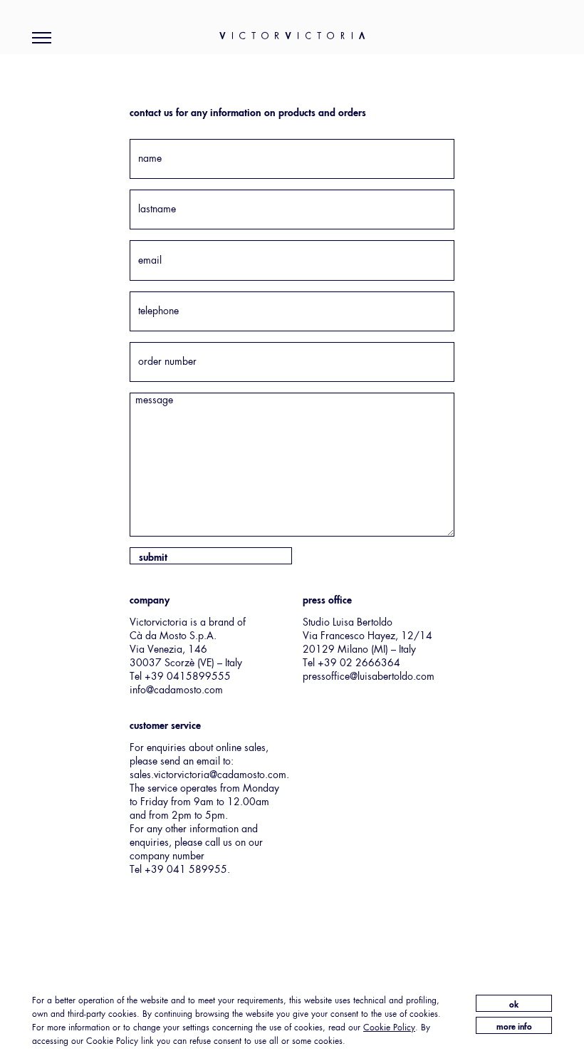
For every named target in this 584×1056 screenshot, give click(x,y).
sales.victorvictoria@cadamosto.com (208, 775)
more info (514, 1027)
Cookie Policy (389, 1028)
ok (513, 1005)
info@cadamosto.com (176, 690)
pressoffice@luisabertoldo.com (368, 677)
